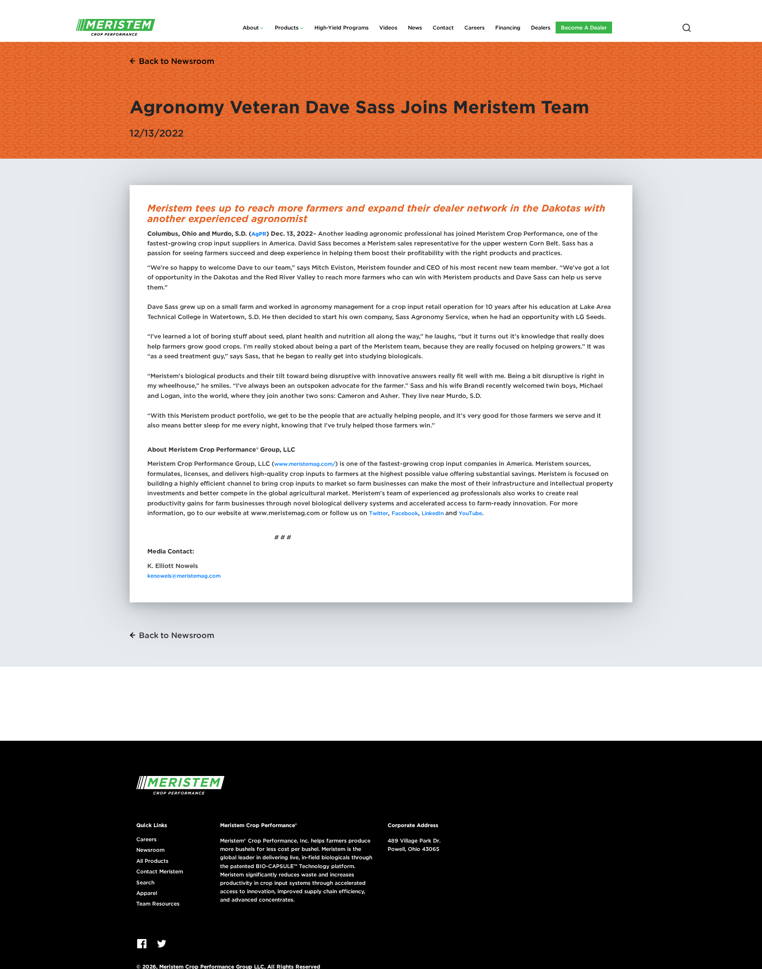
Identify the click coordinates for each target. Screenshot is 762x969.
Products (287, 27)
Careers (474, 27)
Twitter (378, 513)
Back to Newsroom (176, 61)
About (251, 27)
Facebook (404, 513)
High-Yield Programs (341, 27)
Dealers (540, 27)
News (415, 27)
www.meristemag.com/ (304, 463)
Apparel (146, 893)
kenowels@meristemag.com (183, 575)
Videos (388, 27)
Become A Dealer (584, 27)
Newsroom (150, 850)
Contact (443, 27)
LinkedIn (433, 513)
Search (145, 883)
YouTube (470, 513)
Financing (507, 27)
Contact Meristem (159, 872)
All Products (152, 861)
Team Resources (157, 904)
